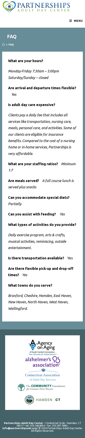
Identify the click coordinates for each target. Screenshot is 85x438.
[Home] (3, 44)
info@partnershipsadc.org (19, 428)
